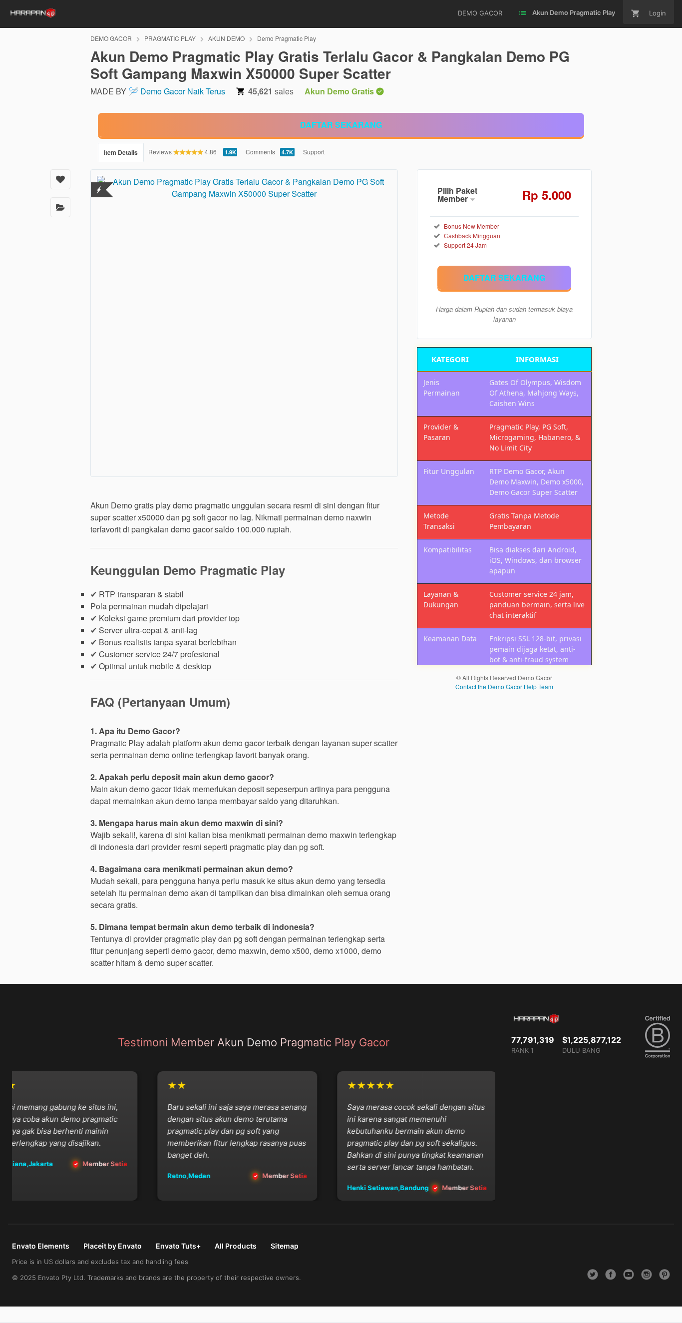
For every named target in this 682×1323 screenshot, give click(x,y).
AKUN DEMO (226, 38)
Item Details (121, 152)
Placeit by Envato (112, 1246)
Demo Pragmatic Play (286, 38)
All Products (236, 1246)
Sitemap (285, 1246)
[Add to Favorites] (60, 179)
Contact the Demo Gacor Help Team (504, 686)
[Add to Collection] (60, 207)
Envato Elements (40, 1246)
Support (314, 151)
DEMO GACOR (111, 38)
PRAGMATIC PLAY (170, 38)
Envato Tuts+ (178, 1246)
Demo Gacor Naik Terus (182, 91)
